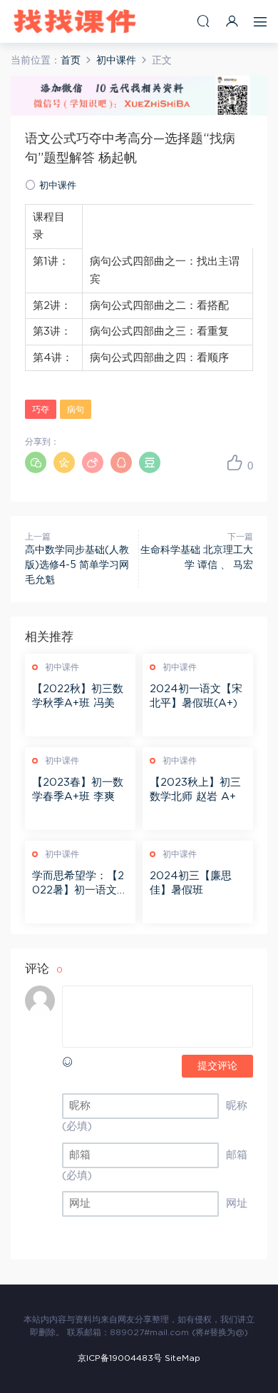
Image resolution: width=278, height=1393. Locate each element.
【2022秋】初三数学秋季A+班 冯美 (77, 696)
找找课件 (75, 21)
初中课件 (57, 186)
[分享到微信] (35, 462)
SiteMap (182, 1358)
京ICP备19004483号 (120, 1358)
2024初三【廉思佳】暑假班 (191, 883)
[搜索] (203, 21)
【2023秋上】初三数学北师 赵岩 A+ (195, 789)
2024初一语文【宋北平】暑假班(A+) (196, 696)
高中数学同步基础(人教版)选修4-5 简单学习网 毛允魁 (77, 565)
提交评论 (217, 1066)
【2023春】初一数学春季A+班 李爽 (77, 789)
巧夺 (40, 409)
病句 (75, 409)
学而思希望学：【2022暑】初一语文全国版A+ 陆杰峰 (80, 884)
